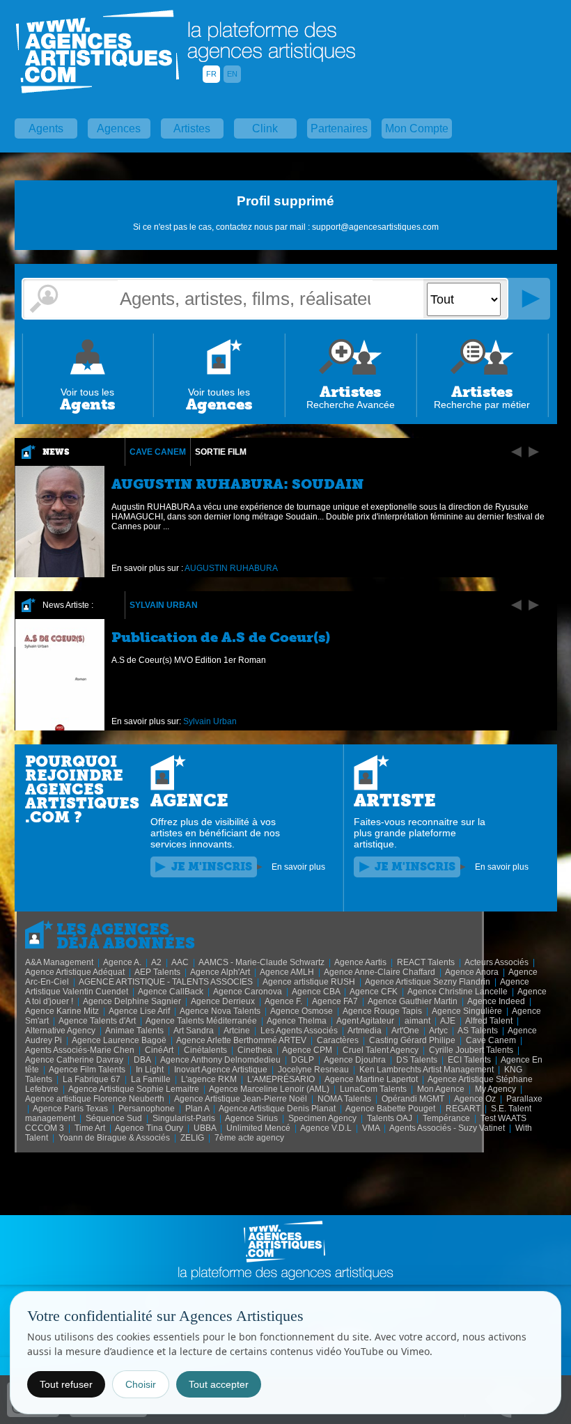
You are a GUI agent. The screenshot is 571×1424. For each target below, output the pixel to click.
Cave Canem (158, 452)
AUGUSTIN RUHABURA (231, 568)
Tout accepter (219, 1384)
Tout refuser (66, 1384)
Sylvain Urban (164, 605)
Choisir (140, 1384)
